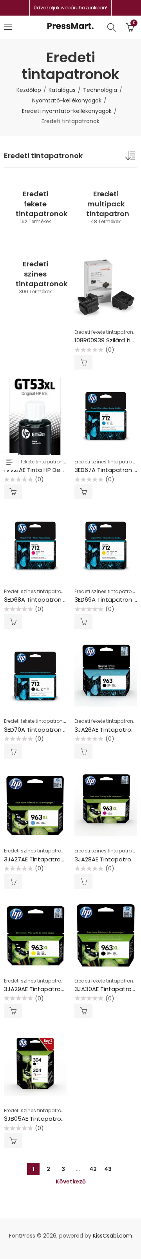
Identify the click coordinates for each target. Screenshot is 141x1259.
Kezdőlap (28, 90)
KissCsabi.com (112, 1236)
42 (93, 1169)
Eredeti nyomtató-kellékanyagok (67, 111)
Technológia (100, 90)
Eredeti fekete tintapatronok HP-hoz (45, 461)
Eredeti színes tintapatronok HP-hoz (46, 591)
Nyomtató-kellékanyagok (66, 100)
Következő (71, 1181)
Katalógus (62, 90)
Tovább (83, 362)
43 (108, 1169)
